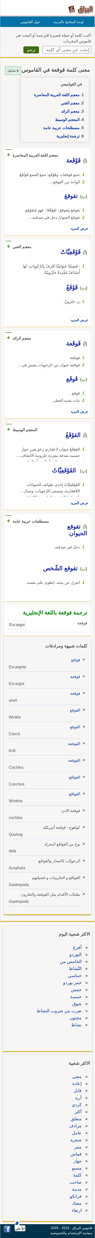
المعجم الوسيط (67, 119)
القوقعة (74, 744)
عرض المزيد (79, 228)
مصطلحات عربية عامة (61, 128)
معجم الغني (70, 103)
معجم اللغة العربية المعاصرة (57, 95)
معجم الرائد (70, 111)
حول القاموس (30, 22)
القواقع (74, 777)
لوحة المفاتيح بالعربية (69, 22)
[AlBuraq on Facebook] (7, 1231)
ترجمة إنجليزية (68, 136)
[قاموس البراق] (81, 9)
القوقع (75, 710)
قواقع (75, 660)
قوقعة (75, 677)
